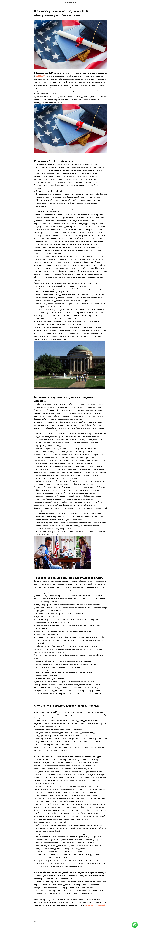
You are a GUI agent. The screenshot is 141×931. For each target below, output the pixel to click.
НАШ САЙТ (40, 76)
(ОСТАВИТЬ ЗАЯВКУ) (95, 905)
